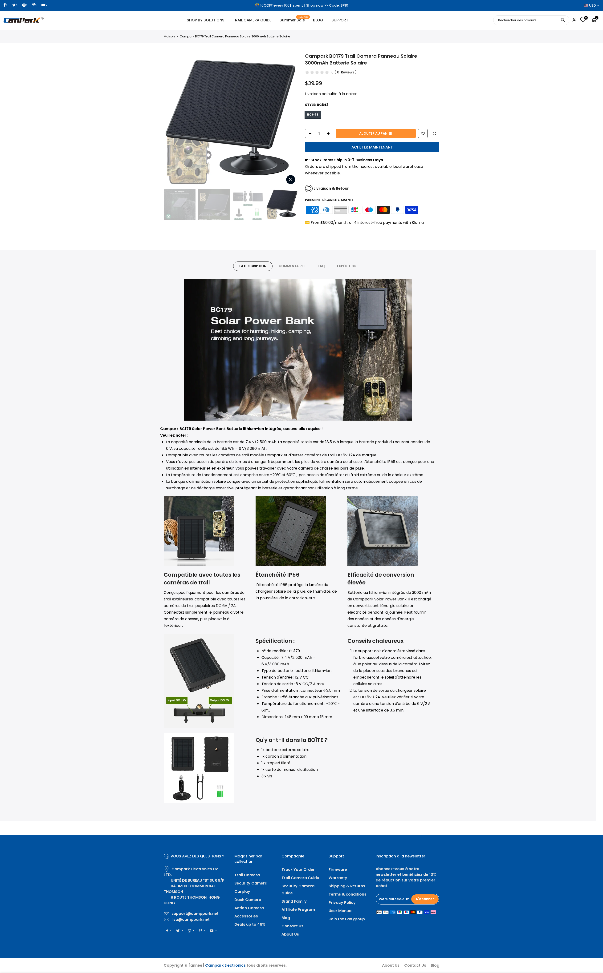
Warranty (338, 878)
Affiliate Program (298, 909)
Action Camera (249, 908)
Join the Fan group (347, 919)
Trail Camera (247, 875)
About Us (290, 934)
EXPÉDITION (347, 266)
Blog (285, 918)
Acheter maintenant (372, 147)
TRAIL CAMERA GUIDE (252, 20)
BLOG (318, 20)
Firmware (338, 869)
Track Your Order (298, 869)
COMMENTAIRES (292, 266)
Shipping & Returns (347, 886)
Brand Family (294, 901)
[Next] (289, 120)
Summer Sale (294, 19)
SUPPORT (339, 20)
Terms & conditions (347, 894)
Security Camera (250, 883)
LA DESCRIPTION (252, 266)
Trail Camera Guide (300, 878)
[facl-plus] (329, 133)
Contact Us (292, 926)
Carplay (242, 891)
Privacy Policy (342, 902)
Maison (169, 36)
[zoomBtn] (290, 179)
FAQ (321, 266)
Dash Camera (247, 899)
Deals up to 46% (249, 924)
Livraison (313, 93)
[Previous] (172, 120)
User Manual (340, 910)
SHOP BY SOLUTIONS (205, 20)
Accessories (246, 916)
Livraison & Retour (331, 188)
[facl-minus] (308, 133)
